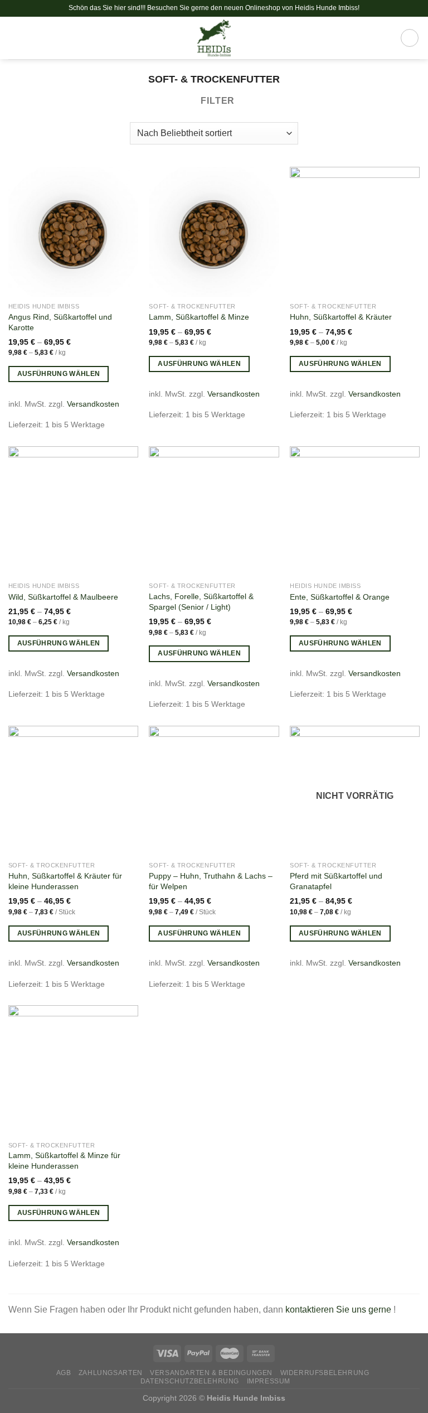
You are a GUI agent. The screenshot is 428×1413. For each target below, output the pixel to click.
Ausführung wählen (58, 373)
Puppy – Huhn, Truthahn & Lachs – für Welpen (211, 881)
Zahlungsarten (111, 1373)
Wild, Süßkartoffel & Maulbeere (63, 596)
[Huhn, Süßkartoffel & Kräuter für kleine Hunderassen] (73, 791)
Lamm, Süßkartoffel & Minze (199, 316)
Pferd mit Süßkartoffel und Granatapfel (336, 881)
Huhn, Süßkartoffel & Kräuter (341, 316)
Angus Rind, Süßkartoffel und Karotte (60, 322)
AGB (63, 1373)
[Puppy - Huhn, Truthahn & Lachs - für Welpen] (214, 791)
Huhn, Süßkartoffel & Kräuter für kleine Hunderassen (65, 881)
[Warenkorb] (410, 38)
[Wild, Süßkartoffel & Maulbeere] (73, 511)
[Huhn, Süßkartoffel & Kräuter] (355, 232)
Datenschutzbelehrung (189, 1381)
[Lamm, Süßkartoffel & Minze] (214, 232)
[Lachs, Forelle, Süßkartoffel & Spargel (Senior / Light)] (214, 511)
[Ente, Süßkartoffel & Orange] (355, 511)
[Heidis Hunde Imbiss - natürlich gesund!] (214, 38)
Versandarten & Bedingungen (211, 1373)
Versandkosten (93, 403)
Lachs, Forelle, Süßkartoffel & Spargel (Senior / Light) (201, 601)
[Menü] (15, 37)
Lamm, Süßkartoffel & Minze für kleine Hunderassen (64, 1160)
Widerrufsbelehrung (324, 1373)
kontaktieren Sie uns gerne (339, 1309)
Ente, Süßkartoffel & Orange (340, 596)
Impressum (269, 1381)
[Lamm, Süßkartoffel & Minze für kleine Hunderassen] (73, 1070)
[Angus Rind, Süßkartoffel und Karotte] (73, 232)
